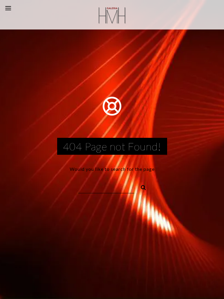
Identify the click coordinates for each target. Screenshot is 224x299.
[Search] (141, 186)
